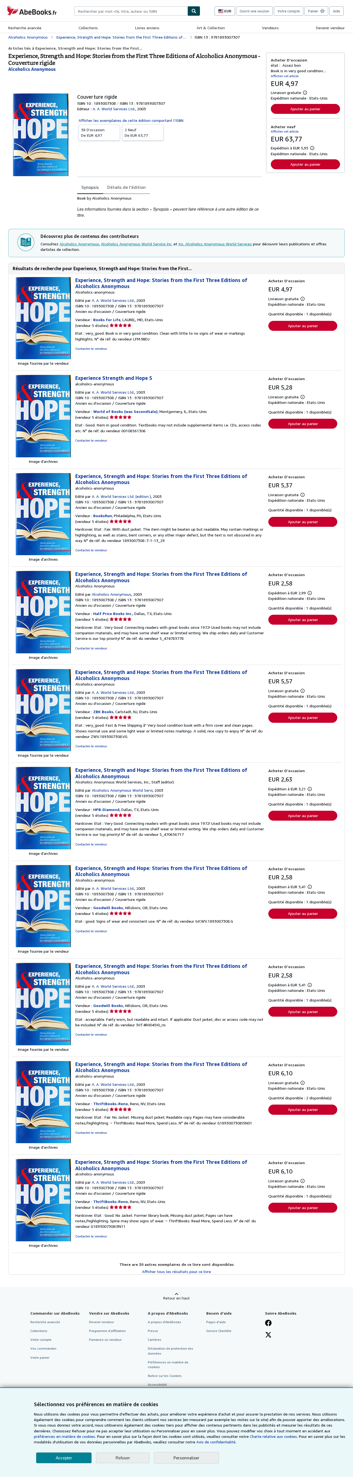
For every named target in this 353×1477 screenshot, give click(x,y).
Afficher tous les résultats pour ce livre (176, 1271)
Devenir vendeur (330, 27)
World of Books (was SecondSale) (125, 411)
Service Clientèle (218, 1331)
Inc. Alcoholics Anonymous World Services (215, 243)
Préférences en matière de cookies (168, 1364)
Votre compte (288, 11)
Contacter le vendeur (91, 349)
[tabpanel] (169, 206)
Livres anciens (147, 27)
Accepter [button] (64, 1457)
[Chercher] (194, 11)
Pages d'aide (216, 1322)
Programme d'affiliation (107, 1331)
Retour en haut (176, 1298)
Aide (336, 11)
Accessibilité (157, 1384)
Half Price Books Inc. (112, 613)
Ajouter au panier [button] (305, 108)
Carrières (154, 1340)
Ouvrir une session (254, 11)
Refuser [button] (123, 1457)
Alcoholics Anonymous (79, 243)
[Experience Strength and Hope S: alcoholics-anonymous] (43, 455)
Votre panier (39, 1357)
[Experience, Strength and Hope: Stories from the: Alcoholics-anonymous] (43, 357)
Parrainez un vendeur (105, 1340)
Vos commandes (43, 1348)
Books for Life (107, 319)
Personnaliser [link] (186, 1457)
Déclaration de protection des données (170, 1350)
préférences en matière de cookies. (65, 1436)
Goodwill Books (108, 907)
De (93, 132)
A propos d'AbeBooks (164, 1322)
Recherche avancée (24, 27)
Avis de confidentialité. (216, 1442)
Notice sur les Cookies (165, 1376)
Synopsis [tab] (90, 187)
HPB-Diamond (106, 809)
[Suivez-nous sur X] (268, 1335)
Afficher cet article (285, 76)
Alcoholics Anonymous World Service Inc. (136, 243)
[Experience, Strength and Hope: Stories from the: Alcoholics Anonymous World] (43, 847)
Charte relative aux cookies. (274, 1436)
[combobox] (131, 11)
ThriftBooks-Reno (110, 1103)
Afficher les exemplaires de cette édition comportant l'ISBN (131, 120)
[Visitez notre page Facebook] (268, 1323)
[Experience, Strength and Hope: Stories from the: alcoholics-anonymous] (43, 553)
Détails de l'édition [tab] (126, 187)
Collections (88, 27)
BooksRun (102, 515)
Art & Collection (211, 27)
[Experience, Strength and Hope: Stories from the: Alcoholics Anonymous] (43, 651)
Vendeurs (270, 27)
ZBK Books (103, 711)
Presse (153, 1331)
